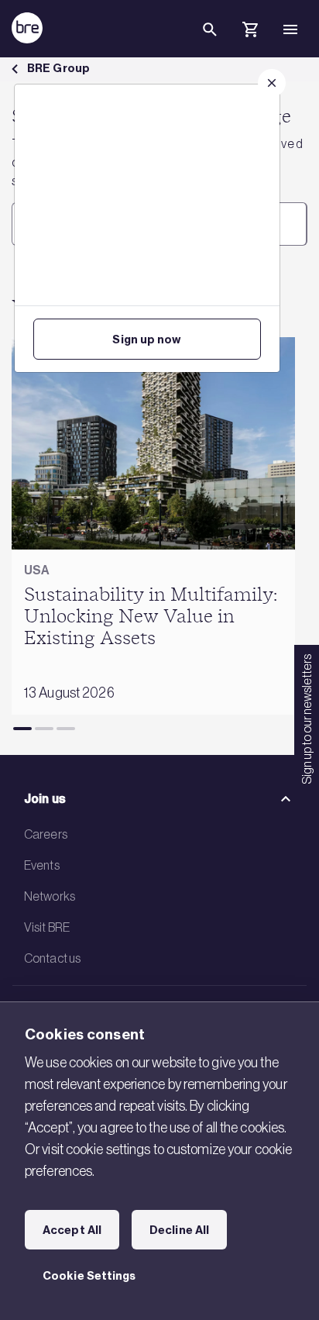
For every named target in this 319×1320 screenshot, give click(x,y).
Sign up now (146, 339)
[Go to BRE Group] (27, 27)
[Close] (272, 83)
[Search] (210, 42)
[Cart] (250, 31)
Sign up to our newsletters (307, 719)
